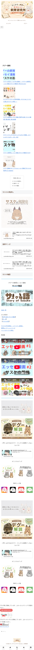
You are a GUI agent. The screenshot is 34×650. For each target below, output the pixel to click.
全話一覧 (3, 310)
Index (14, 178)
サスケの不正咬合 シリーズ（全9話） (12, 326)
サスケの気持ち (17, 181)
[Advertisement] (17, 46)
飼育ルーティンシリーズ (8, 328)
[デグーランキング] (4, 624)
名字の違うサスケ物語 (9, 317)
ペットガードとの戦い (7, 330)
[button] (30, 368)
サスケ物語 (16, 185)
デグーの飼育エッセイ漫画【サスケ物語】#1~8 (16, 152)
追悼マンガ (16, 183)
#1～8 (4, 319)
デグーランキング (4, 626)
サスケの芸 (6, 321)
